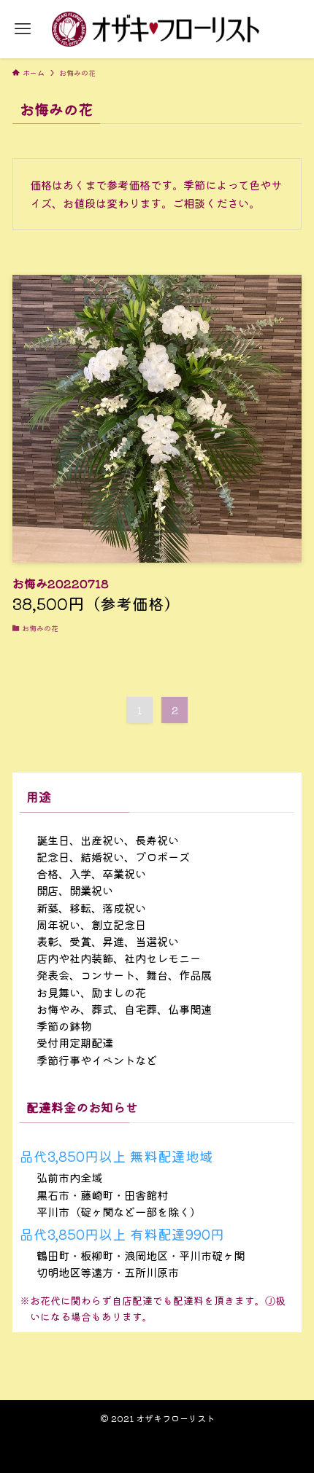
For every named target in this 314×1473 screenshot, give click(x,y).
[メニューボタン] (23, 29)
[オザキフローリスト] (156, 29)
